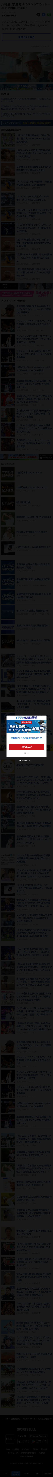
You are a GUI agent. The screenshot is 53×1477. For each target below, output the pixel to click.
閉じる (26, 753)
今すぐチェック (26, 747)
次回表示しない (26, 760)
